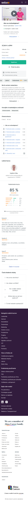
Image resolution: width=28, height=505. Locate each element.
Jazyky (3, 346)
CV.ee (3, 459)
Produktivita (4, 332)
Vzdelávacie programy (7, 356)
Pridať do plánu (15, 67)
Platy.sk (17, 444)
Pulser (16, 465)
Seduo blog (4, 364)
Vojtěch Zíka (18, 25)
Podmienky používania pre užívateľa (11, 379)
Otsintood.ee (5, 465)
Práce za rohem (5, 444)
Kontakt (3, 398)
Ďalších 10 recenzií (14, 266)
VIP (2, 343)
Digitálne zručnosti (6, 340)
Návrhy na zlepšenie (6, 395)
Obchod (3, 319)
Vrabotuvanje (18, 459)
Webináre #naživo (6, 358)
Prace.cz (4, 440)
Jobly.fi (3, 479)
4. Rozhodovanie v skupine (12, 139)
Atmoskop (4, 446)
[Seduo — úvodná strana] (5, 2)
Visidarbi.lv (4, 463)
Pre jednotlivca (5, 389)
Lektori (7, 80)
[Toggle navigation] (22, 2)
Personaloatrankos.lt (6, 468)
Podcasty (4, 348)
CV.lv (3, 457)
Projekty (3, 335)
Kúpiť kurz (14, 62)
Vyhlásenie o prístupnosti (8, 382)
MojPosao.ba (18, 457)
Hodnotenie (19, 80)
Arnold (16, 433)
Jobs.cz (3, 433)
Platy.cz (17, 442)
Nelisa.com (4, 448)
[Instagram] (6, 402)
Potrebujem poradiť (6, 392)
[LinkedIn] (2, 402)
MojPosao (17, 455)
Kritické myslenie (6, 110)
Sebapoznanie (15, 110)
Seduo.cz (17, 437)
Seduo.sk (17, 440)
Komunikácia (4, 321)
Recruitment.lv (5, 470)
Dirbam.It (4, 461)
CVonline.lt (4, 455)
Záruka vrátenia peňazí (8, 57)
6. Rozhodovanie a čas (11, 145)
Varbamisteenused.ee (7, 472)
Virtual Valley (18, 463)
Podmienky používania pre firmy (10, 377)
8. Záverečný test (10, 153)
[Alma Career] (14, 488)
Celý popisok (13, 36)
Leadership (4, 316)
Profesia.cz (4, 437)
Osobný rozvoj (5, 330)
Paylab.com (17, 446)
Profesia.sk (4, 435)
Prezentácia (4, 324)
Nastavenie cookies (6, 408)
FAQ (2, 374)
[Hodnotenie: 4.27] (22, 55)
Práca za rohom (5, 442)
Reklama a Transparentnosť (8, 411)
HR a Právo (4, 338)
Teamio (16, 435)
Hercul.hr (17, 461)
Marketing (4, 327)
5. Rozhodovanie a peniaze (12, 142)
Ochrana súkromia (6, 406)
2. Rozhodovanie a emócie (12, 132)
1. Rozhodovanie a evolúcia (12, 129)
